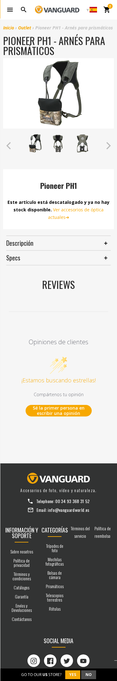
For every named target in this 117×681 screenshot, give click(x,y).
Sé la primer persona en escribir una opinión (59, 410)
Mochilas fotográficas (55, 561)
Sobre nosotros (21, 551)
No (88, 674)
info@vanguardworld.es (68, 510)
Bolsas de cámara (54, 574)
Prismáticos (55, 586)
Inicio (8, 28)
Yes (72, 674)
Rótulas (55, 608)
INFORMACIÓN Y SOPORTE (21, 533)
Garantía (21, 596)
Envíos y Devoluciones (22, 607)
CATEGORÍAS (54, 530)
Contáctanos (22, 619)
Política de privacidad (21, 562)
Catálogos (21, 587)
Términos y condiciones (21, 576)
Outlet (24, 28)
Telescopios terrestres (54, 597)
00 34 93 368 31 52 (72, 501)
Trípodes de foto (54, 547)
